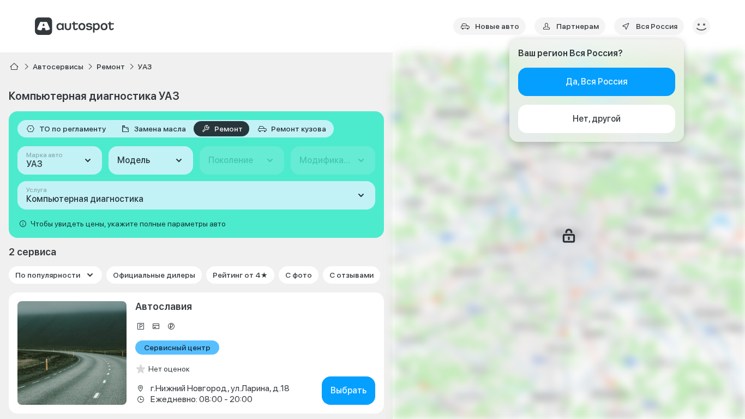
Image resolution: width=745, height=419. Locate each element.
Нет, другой (597, 118)
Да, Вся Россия (597, 81)
